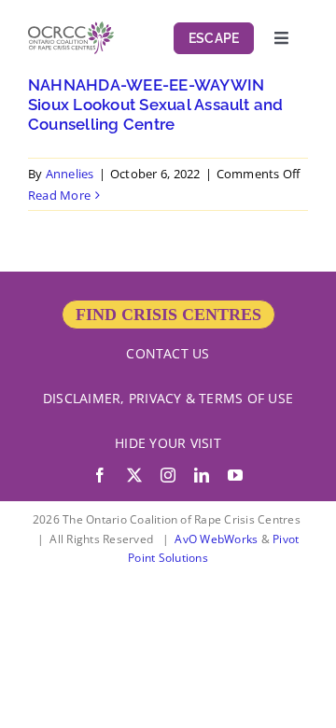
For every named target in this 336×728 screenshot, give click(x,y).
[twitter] (134, 475)
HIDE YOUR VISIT (168, 443)
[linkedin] (201, 475)
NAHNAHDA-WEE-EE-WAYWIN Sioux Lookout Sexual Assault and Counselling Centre (156, 104)
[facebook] (99, 475)
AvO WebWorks (216, 539)
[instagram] (168, 475)
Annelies (70, 173)
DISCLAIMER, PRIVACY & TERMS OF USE (168, 398)
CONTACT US (167, 353)
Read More (59, 195)
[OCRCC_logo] (71, 29)
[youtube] (235, 475)
